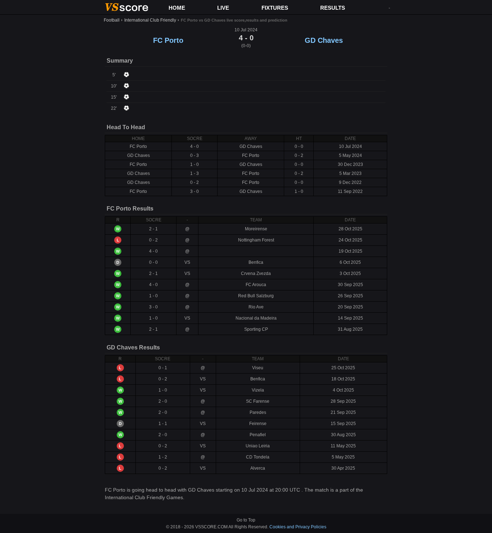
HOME (177, 8)
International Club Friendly (150, 20)
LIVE (223, 8)
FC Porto (168, 40)
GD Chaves (324, 40)
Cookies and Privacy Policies (297, 526)
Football (112, 20)
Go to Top (246, 520)
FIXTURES (274, 8)
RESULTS (332, 8)
